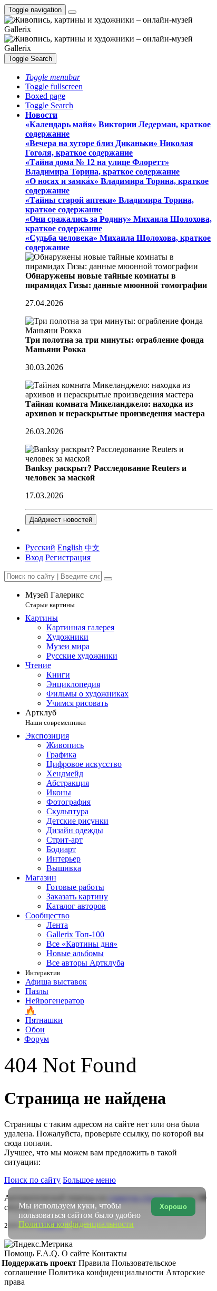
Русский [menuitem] (40, 547)
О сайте (77, 1253)
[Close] (108, 578)
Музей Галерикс (54, 599)
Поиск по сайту (32, 1179)
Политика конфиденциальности (107, 1272)
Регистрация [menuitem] (68, 557)
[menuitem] (92, 547)
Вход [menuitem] (34, 557)
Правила (95, 1262)
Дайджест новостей (60, 520)
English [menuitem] (70, 547)
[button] (52, 77)
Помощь (20, 1253)
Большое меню (89, 1179)
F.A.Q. (49, 1253)
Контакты (109, 1253)
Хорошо (173, 1207)
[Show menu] (72, 12)
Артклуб (55, 717)
